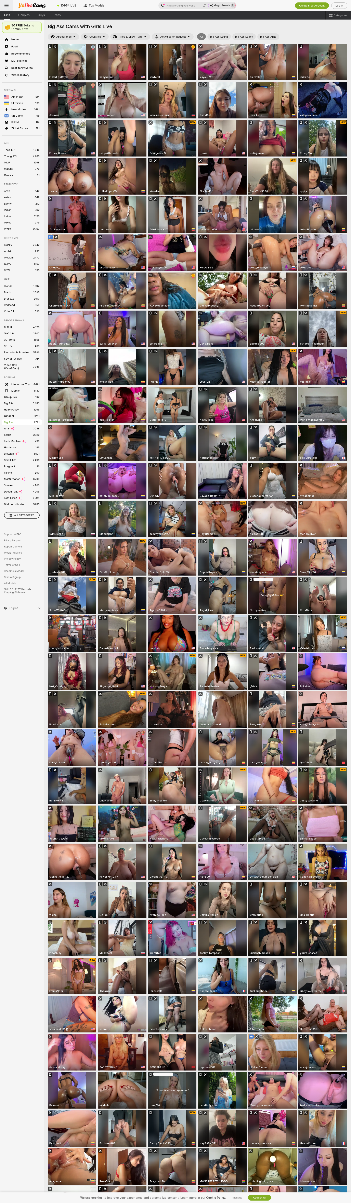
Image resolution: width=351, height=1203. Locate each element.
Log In (339, 5)
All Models (10, 583)
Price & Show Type (130, 36)
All (201, 36)
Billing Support (12, 540)
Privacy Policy (12, 558)
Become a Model (14, 571)
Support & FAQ (12, 534)
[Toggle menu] (6, 5)
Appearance (64, 36)
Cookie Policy (215, 1197)
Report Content (13, 546)
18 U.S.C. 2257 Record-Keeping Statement (17, 591)
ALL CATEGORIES (24, 515)
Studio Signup (12, 577)
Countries (95, 36)
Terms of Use (12, 565)
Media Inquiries (13, 552)
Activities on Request (173, 36)
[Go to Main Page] (33, 5)
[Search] (204, 5)
